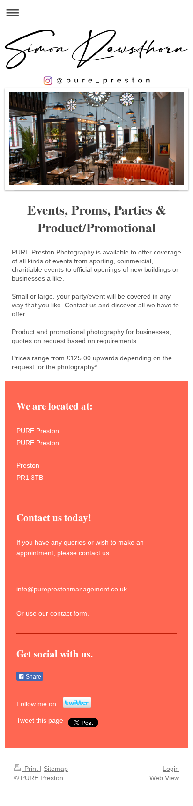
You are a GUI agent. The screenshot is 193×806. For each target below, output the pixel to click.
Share (32, 676)
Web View (164, 778)
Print (31, 768)
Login (171, 768)
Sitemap (56, 768)
